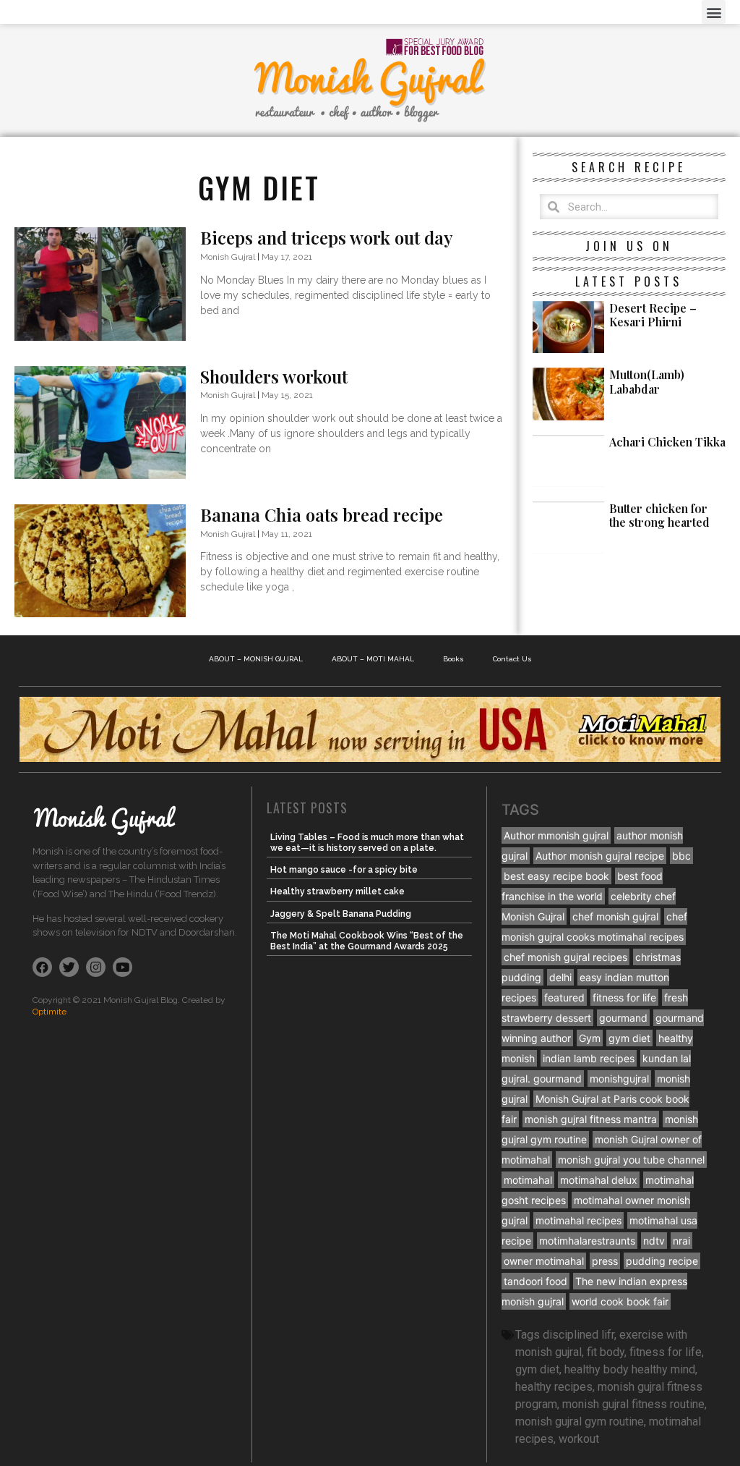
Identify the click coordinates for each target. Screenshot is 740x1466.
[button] (714, 12)
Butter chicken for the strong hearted (659, 515)
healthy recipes (554, 1387)
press (605, 1261)
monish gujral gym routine (579, 1421)
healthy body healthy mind (629, 1369)
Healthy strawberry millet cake (337, 891)
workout (579, 1439)
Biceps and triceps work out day (326, 237)
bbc (681, 855)
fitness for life (624, 997)
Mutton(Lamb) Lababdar (646, 381)
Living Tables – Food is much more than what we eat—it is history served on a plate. (367, 842)
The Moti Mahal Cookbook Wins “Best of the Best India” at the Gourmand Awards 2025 (366, 941)
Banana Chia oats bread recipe (321, 514)
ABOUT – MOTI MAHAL (373, 659)
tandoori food (535, 1281)
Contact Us (512, 659)
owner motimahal (544, 1261)
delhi (560, 977)
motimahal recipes (578, 1220)
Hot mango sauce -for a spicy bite (344, 870)
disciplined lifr (578, 1335)
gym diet (629, 1038)
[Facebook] (42, 967)
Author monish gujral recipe (599, 855)
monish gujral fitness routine (633, 1404)
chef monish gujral (615, 916)
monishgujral (619, 1078)
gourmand (623, 1018)
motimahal (528, 1180)
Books (453, 659)
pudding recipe (662, 1261)
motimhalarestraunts (587, 1240)
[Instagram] (96, 967)
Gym (590, 1038)
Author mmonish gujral (556, 835)
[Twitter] (69, 967)
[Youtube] (122, 967)
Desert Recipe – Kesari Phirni (653, 314)
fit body (605, 1352)
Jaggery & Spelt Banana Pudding (340, 914)
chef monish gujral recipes (565, 957)
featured (564, 997)
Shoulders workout (274, 376)
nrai (681, 1240)
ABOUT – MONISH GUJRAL (256, 659)
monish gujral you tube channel (631, 1159)
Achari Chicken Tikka (667, 441)
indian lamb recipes (588, 1058)
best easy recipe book (556, 876)
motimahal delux (598, 1180)
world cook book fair (620, 1301)
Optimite (49, 1012)
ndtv (654, 1240)
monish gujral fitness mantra (591, 1119)
